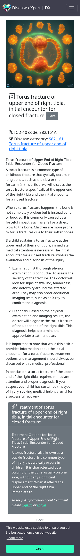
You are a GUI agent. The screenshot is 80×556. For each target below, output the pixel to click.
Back (40, 520)
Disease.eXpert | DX (30, 7)
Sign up (27, 505)
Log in (41, 505)
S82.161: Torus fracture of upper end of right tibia (37, 143)
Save (52, 116)
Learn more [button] (15, 538)
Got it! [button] (40, 548)
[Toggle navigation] (72, 8)
